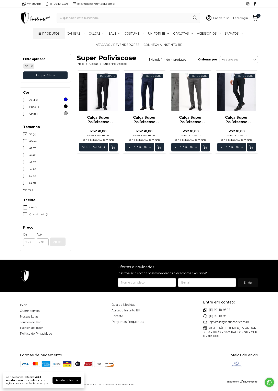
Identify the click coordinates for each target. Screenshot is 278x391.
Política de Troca (31, 328)
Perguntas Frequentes (128, 322)
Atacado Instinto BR (126, 310)
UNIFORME (156, 33)
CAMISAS (74, 33)
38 (26, 66)
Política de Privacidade (36, 333)
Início (80, 63)
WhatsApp (34, 3)
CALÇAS (95, 33)
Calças (93, 63)
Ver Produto (93, 147)
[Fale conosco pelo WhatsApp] (269, 382)
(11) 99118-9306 (59, 3)
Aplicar (57, 242)
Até (39, 234)
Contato (117, 316)
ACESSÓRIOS (207, 33)
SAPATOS (232, 33)
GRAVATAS (181, 33)
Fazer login (240, 18)
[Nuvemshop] (242, 382)
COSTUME (132, 33)
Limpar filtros (45, 75)
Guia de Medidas (123, 305)
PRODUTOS (51, 33)
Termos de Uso (30, 322)
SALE (112, 33)
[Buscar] (194, 18)
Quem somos (29, 311)
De (25, 234)
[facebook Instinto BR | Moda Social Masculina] (254, 3)
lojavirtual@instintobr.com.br (96, 3)
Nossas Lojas (29, 316)
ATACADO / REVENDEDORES (117, 45)
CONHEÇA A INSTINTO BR (162, 45)
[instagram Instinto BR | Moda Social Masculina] (247, 3)
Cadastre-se (221, 18)
